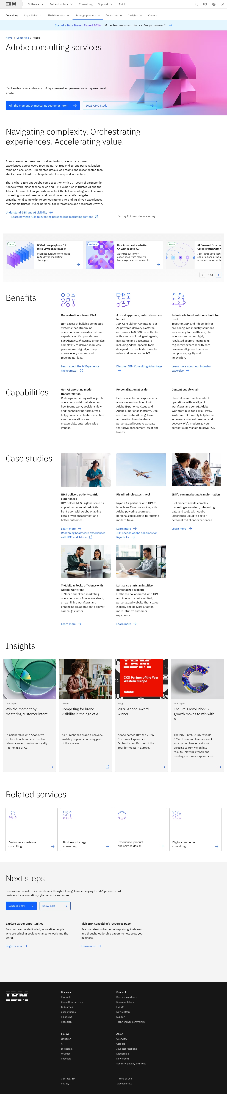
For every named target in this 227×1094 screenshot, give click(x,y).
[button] (213, 4)
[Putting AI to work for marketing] (169, 186)
